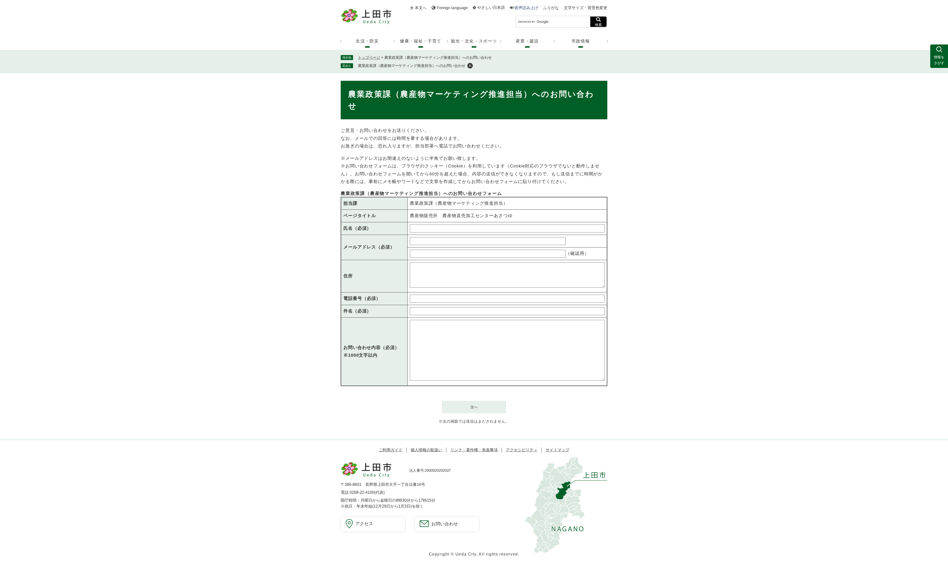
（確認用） (577, 253)
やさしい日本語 (491, 8)
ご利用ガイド (390, 450)
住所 (348, 275)
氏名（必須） (357, 228)
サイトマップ (557, 450)
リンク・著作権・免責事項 (474, 450)
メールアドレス (369, 247)
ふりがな (551, 8)
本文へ (421, 8)
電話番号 (362, 298)
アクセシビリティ (521, 450)
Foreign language (452, 8)
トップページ (369, 57)
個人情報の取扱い (426, 450)
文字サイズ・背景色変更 (585, 8)
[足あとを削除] (470, 65)
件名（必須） (357, 311)
